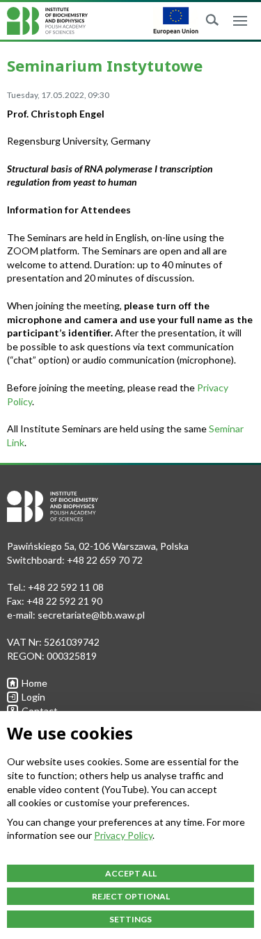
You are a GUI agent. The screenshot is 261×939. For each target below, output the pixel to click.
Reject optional (131, 896)
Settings (130, 919)
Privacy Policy (123, 835)
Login (33, 697)
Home (34, 683)
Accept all (131, 873)
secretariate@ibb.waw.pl (91, 615)
